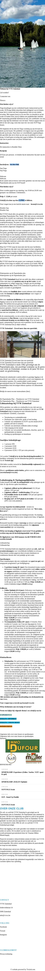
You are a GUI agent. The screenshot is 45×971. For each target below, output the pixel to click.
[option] (22, 44)
